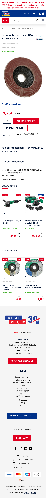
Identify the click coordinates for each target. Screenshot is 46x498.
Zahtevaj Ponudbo (15, 128)
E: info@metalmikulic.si (23, 353)
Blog (23, 403)
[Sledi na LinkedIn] (25, 449)
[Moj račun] (40, 13)
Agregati (23, 393)
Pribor (12, 28)
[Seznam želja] (34, 13)
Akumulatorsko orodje (23, 377)
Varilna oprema (23, 388)
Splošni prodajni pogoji (23, 429)
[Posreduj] (37, 20)
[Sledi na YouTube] (30, 449)
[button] (43, 13)
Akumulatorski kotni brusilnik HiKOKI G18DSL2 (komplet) (33, 223)
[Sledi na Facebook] (15, 449)
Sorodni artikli (9, 152)
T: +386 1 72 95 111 (23, 348)
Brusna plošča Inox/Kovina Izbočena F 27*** (11, 287)
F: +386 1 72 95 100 (23, 350)
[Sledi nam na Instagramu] (20, 449)
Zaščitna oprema (23, 396)
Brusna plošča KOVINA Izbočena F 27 (33, 287)
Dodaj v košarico (26, 121)
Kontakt (23, 405)
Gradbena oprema (23, 391)
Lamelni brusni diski (25, 28)
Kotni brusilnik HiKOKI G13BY (11, 222)
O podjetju (23, 400)
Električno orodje (23, 380)
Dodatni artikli (35, 148)
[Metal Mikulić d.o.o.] (13, 13)
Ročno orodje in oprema (23, 382)
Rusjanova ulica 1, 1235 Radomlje (23, 345)
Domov (4, 28)
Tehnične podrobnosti (12, 104)
